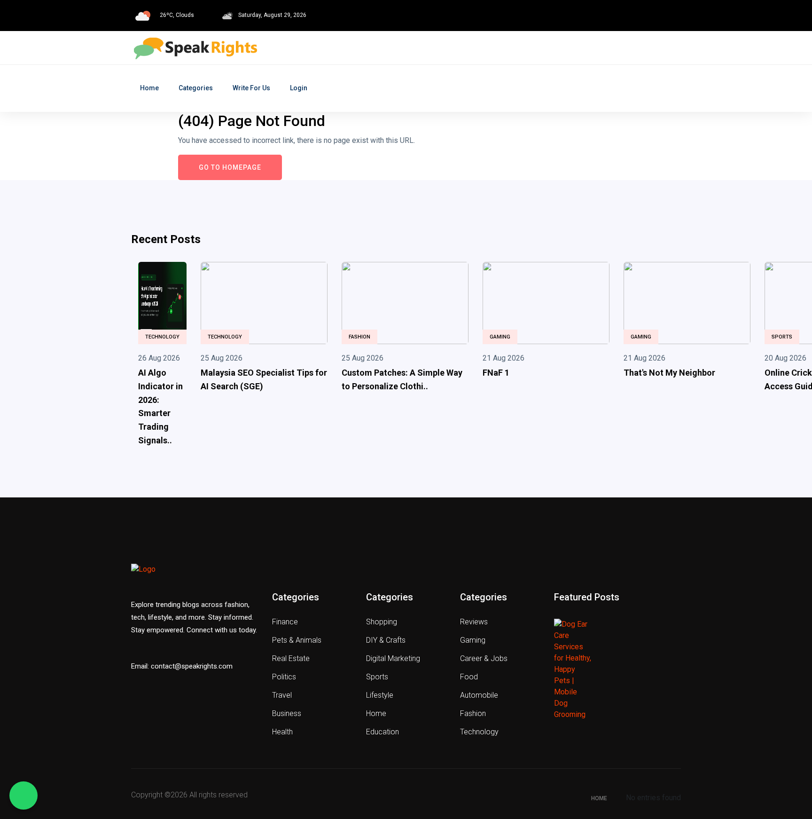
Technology (162, 337)
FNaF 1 (496, 373)
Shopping (381, 621)
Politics (284, 676)
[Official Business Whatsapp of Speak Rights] (23, 795)
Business (286, 713)
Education (382, 731)
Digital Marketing (393, 658)
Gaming (500, 337)
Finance (285, 621)
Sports (782, 337)
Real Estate (291, 658)
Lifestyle (379, 695)
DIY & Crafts (386, 640)
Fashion (359, 337)
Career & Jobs (484, 658)
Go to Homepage (230, 167)
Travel (282, 695)
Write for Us (251, 88)
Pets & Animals (296, 640)
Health (282, 731)
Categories (196, 88)
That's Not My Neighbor (669, 373)
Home (149, 88)
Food (469, 676)
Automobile (479, 695)
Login (298, 88)
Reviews (474, 621)
